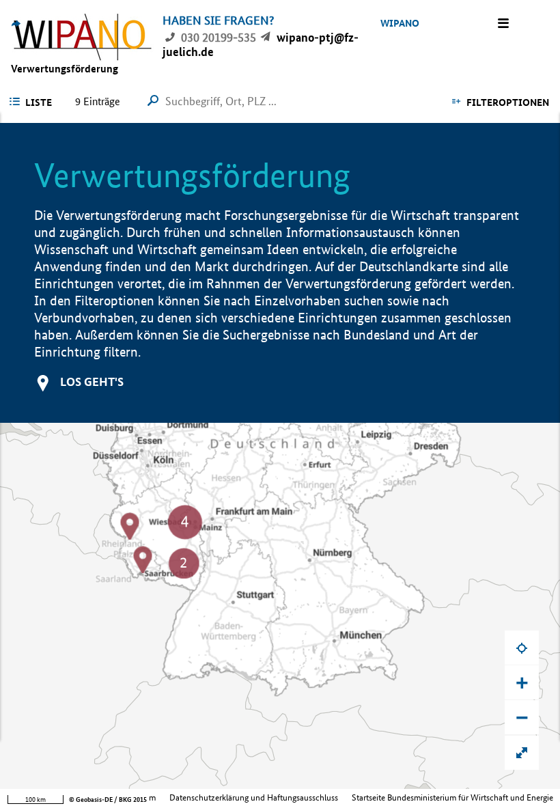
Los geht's (92, 381)
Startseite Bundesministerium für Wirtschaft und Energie (452, 797)
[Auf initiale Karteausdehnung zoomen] (522, 753)
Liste (38, 102)
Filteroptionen (507, 102)
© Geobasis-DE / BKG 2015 (108, 799)
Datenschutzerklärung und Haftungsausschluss (253, 797)
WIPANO (399, 23)
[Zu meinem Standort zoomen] (522, 647)
